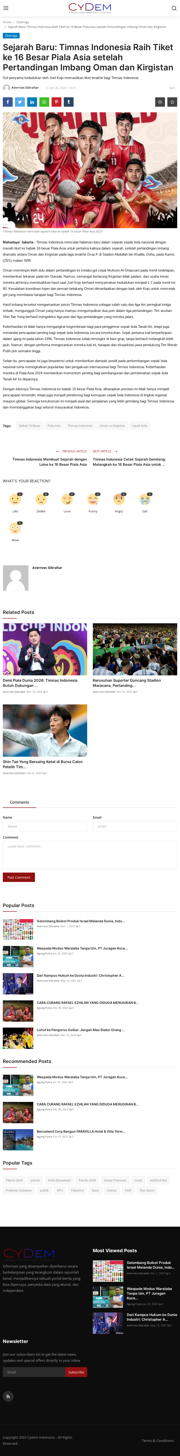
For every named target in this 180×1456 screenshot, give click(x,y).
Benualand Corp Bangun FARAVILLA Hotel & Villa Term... (81, 1131)
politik (44, 1190)
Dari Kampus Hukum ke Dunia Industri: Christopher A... (80, 975)
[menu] (6, 8)
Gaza (95, 1190)
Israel (138, 1180)
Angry (119, 511)
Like (15, 511)
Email (97, 817)
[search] (174, 8)
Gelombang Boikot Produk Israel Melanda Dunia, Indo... (81, 921)
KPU (60, 1190)
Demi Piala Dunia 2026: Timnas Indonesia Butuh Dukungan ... (40, 683)
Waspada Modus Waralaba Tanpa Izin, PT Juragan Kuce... (82, 948)
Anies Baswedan (59, 1180)
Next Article (102, 451)
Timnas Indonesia (80, 426)
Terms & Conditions (158, 1440)
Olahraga (22, 22)
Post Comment (19, 877)
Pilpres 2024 (14, 1180)
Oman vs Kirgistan (112, 426)
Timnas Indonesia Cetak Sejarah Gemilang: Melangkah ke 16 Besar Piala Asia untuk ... (129, 462)
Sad (144, 511)
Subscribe (76, 1372)
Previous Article (74, 451)
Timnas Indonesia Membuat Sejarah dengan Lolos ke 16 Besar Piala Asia (49, 462)
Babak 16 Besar (29, 426)
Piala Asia (54, 426)
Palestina (77, 1190)
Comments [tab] (19, 802)
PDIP (128, 1190)
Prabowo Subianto (19, 1190)
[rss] (8, 1396)
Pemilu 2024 (87, 1180)
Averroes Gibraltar (47, 567)
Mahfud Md (158, 1180)
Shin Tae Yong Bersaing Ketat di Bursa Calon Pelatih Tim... (43, 764)
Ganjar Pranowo (115, 1180)
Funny (93, 511)
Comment (11, 837)
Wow (15, 540)
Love (67, 511)
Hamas (112, 1190)
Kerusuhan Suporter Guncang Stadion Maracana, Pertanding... (127, 683)
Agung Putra (44, 953)
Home (7, 22)
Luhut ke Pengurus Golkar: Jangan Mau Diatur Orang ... (81, 1030)
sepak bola (139, 426)
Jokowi (35, 1180)
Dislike (41, 511)
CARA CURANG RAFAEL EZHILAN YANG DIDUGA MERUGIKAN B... (88, 1003)
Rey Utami (147, 1190)
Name (7, 817)
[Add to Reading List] (172, 102)
